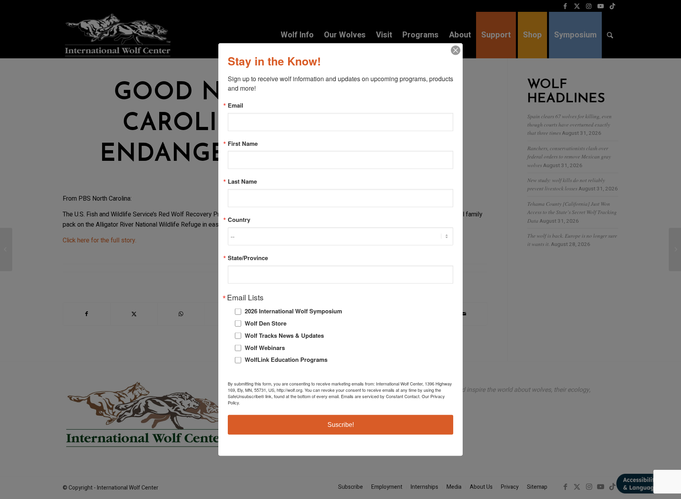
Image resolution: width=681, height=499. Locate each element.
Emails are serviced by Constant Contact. (381, 396)
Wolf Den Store (266, 323)
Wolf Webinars (265, 347)
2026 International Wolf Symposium (293, 311)
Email (235, 105)
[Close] (455, 50)
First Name (243, 143)
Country (239, 220)
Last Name (242, 181)
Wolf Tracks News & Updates (284, 335)
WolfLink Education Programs (286, 359)
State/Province (248, 258)
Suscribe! (340, 424)
